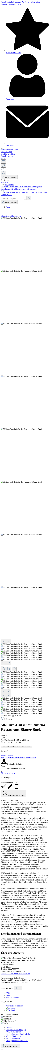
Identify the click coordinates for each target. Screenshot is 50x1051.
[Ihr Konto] (3, 173)
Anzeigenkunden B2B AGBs (17, 1041)
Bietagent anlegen (8, 773)
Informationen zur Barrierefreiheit (19, 1034)
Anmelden (5, 182)
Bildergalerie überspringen (11, 216)
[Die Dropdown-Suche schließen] (28, 198)
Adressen (27, 187)
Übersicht (5, 187)
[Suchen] (3, 166)
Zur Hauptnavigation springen (20, 3)
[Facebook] (10, 1010)
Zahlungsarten (36, 187)
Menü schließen (11, 178)
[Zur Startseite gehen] (9, 149)
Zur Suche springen (29, 2)
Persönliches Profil (16, 187)
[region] (25, 466)
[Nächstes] (8, 641)
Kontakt (9, 995)
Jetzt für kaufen (18, 757)
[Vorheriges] (3, 641)
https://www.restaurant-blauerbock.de (15, 973)
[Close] (2, 666)
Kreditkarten (16, 189)
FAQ (8, 993)
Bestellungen (6, 189)
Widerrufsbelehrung (13, 1036)
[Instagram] (10, 1008)
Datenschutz (10, 1027)
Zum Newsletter (7, 755)
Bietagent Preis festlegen (15, 768)
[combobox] (12, 198)
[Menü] (3, 161)
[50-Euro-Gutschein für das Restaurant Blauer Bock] (21, 218)
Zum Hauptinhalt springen (11, 2)
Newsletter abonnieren (14, 1006)
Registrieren (9, 185)
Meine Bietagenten (28, 189)
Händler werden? (12, 997)
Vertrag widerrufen (13, 1038)
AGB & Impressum (13, 1032)
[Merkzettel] (2, 170)
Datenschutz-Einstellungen (16, 1030)
